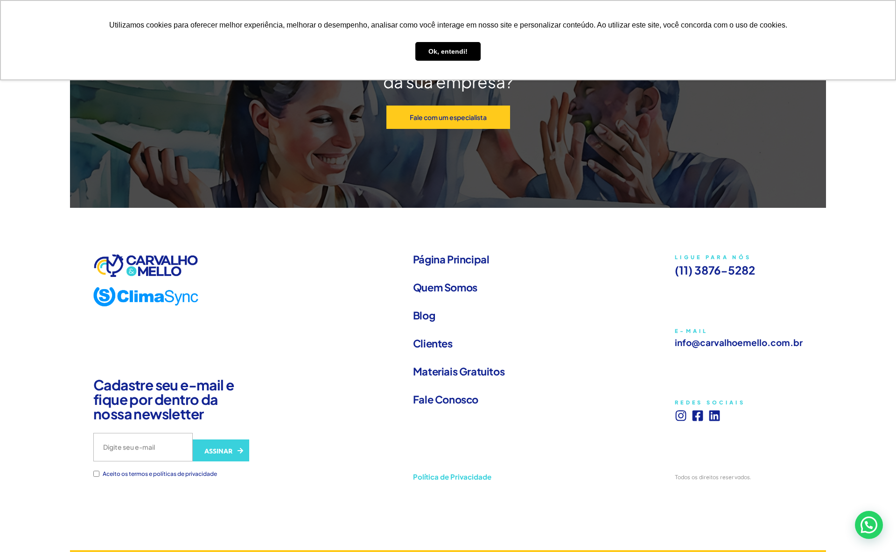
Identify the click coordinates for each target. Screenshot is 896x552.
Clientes (433, 343)
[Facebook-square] (698, 416)
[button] (869, 525)
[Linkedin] (714, 416)
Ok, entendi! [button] (448, 51)
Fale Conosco (445, 399)
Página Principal (451, 259)
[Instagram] (681, 416)
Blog (424, 315)
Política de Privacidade (452, 476)
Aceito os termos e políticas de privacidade (160, 474)
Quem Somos (445, 287)
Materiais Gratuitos (458, 371)
